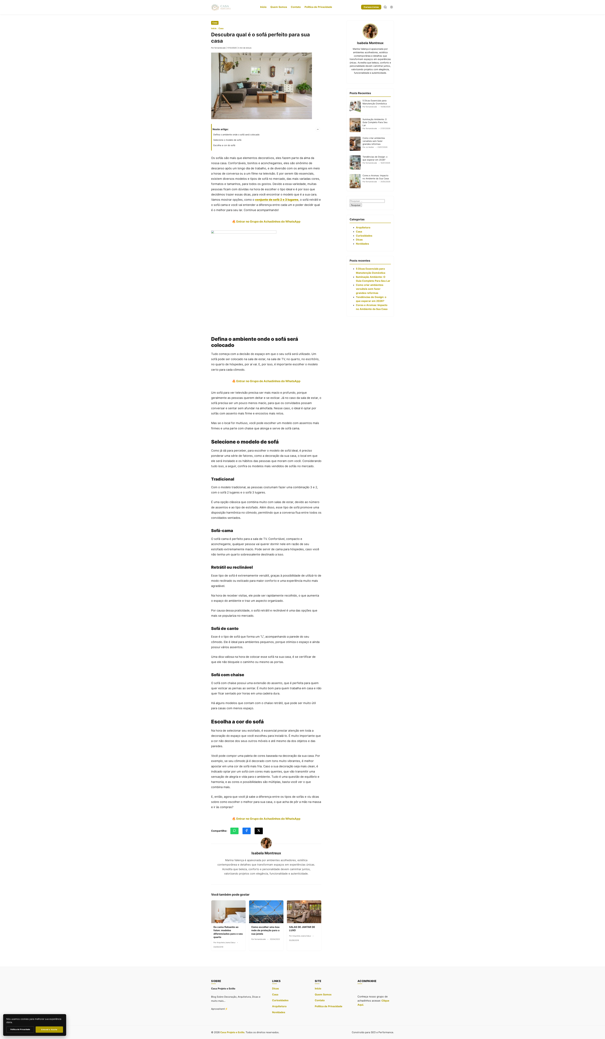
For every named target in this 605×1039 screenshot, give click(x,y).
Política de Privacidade (318, 6)
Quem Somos (278, 6)
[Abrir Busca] (385, 7)
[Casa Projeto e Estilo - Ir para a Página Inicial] (221, 7)
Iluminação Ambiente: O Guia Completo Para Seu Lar (375, 122)
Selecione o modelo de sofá (227, 140)
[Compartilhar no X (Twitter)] (259, 831)
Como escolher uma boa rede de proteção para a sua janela (265, 930)
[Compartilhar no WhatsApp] (234, 831)
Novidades (362, 243)
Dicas (359, 239)
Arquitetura (363, 227)
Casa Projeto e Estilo (232, 1032)
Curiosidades (364, 235)
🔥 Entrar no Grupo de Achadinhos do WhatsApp (266, 221)
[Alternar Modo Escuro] (391, 7)
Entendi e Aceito (49, 1029)
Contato (296, 6)
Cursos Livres (371, 7)
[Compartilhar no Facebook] (246, 831)
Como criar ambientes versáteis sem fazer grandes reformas (374, 141)
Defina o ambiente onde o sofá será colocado (236, 134)
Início (263, 6)
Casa (214, 23)
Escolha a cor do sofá (224, 145)
